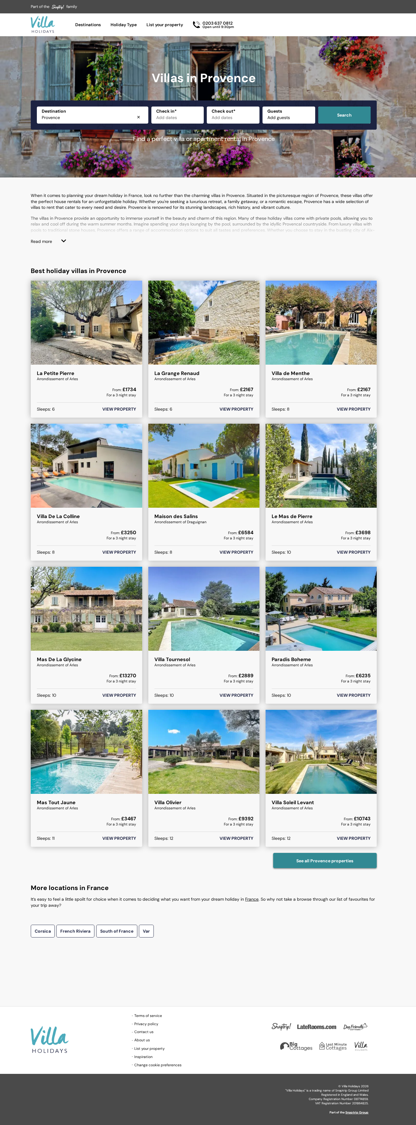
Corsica (43, 931)
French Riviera (75, 931)
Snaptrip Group (356, 1112)
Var (146, 931)
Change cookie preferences (158, 1065)
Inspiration (143, 1056)
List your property (164, 24)
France (252, 899)
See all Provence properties (324, 861)
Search (344, 115)
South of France (116, 931)
